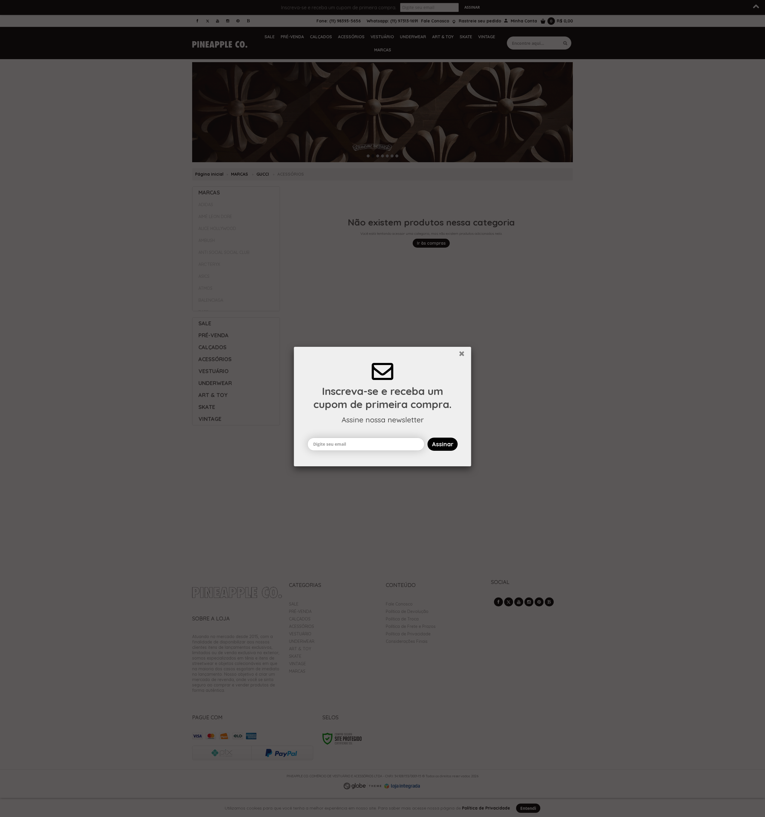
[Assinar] (443, 446)
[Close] (464, 357)
